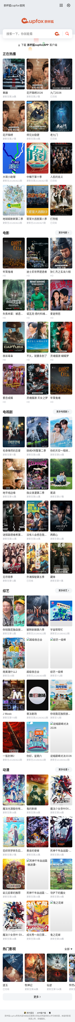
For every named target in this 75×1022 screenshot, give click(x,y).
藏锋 (52, 576)
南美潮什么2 (10, 671)
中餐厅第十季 (34, 176)
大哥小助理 (9, 176)
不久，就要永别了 (37, 355)
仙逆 (49, 985)
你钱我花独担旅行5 (61, 713)
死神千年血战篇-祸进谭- (61, 850)
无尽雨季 (8, 576)
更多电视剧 (61, 411)
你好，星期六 (34, 755)
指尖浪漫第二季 (35, 492)
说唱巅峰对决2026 (61, 755)
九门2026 (56, 92)
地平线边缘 (9, 492)
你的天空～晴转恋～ (61, 450)
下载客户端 (39, 44)
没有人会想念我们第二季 (38, 534)
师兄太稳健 (33, 134)
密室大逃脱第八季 (37, 218)
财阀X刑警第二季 (36, 450)
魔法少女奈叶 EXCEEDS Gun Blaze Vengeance (14, 934)
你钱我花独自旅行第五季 (14, 629)
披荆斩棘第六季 (35, 629)
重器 (5, 92)
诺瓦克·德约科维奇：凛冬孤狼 (38, 313)
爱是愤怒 (55, 313)
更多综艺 (63, 590)
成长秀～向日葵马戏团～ (38, 934)
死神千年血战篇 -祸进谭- (38, 892)
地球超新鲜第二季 (13, 218)
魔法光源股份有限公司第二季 (14, 808)
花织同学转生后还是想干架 (14, 850)
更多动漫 (63, 769)
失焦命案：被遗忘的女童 (14, 313)
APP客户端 (41, 1013)
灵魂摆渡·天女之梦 (37, 397)
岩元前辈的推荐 (12, 892)
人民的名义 (56, 176)
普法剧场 (32, 713)
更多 (36, 996)
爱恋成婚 (8, 397)
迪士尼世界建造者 (37, 271)
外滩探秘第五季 (35, 576)
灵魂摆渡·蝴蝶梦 (59, 355)
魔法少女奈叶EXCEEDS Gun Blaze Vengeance (61, 808)
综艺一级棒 (56, 671)
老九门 (54, 134)
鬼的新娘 (32, 808)
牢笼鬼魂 (8, 271)
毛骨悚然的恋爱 (12, 450)
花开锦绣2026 (35, 92)
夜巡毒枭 (8, 355)
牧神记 (28, 985)
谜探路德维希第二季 (14, 534)
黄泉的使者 (33, 850)
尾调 (52, 492)
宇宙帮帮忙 (56, 629)
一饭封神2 (8, 755)
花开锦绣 (8, 134)
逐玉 (5, 985)
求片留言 (30, 1013)
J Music (7, 713)
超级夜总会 (33, 671)
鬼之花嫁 (55, 934)
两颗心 (54, 534)
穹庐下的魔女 (58, 892)
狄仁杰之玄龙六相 (60, 271)
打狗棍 (54, 218)
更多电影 (63, 232)
